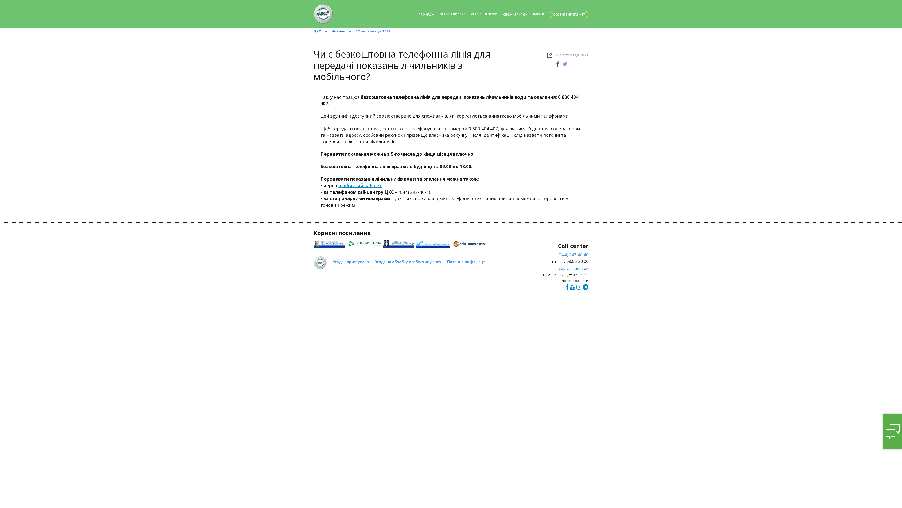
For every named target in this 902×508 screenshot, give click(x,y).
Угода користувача (351, 261)
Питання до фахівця (466, 261)
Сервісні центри (484, 14)
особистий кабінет (360, 185)
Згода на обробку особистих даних (408, 261)
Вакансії (540, 14)
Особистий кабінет (569, 14)
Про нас (425, 14)
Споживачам (514, 14)
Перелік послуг (452, 14)
